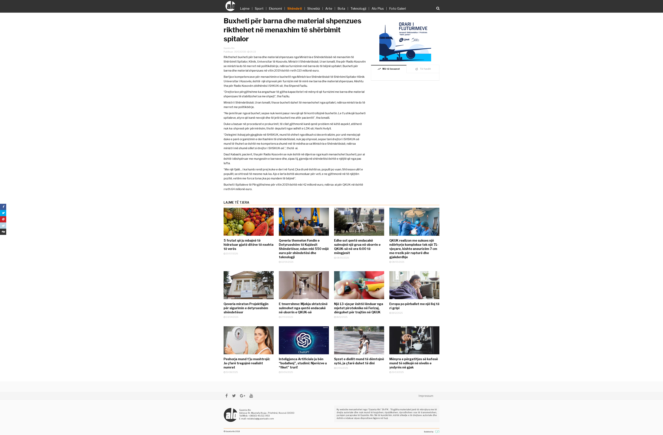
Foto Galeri (397, 8)
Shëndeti (294, 8)
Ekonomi (275, 8)
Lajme (244, 8)
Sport (259, 8)
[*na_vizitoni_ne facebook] (226, 396)
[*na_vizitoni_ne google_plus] (242, 396)
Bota (341, 8)
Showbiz (313, 8)
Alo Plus (378, 8)
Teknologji (358, 8)
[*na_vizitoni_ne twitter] (234, 396)
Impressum (426, 395)
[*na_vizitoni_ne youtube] (251, 396)
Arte (328, 8)
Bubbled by (428, 432)
